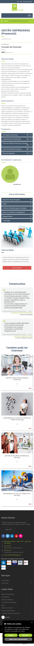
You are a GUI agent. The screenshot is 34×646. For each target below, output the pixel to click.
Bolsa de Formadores (7, 594)
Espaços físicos (7, 216)
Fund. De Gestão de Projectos (16, 149)
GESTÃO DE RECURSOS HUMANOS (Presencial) (17, 379)
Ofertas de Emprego (7, 600)
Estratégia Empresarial (16, 135)
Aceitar (11, 635)
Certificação (6, 220)
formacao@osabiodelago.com (12, 555)
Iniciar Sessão (28, 1)
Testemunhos (5, 597)
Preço (4, 204)
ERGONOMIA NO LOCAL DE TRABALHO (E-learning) (17, 494)
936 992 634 (7, 550)
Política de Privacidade (8, 610)
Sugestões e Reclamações (9, 602)
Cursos (6, 21)
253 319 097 (7, 546)
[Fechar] (32, 622)
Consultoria (5, 580)
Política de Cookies (7, 608)
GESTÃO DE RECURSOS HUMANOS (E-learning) (17, 456)
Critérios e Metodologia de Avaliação (15, 208)
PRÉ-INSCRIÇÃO (17, 268)
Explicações (4, 583)
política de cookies (19, 631)
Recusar (25, 635)
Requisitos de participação (11, 200)
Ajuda (3, 605)
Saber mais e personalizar (18, 639)
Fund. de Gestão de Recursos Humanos (16, 144)
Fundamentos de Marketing (16, 139)
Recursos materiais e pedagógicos (14, 212)
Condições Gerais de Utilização (10, 613)
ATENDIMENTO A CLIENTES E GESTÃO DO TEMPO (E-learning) (17, 419)
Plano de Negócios (16, 153)
